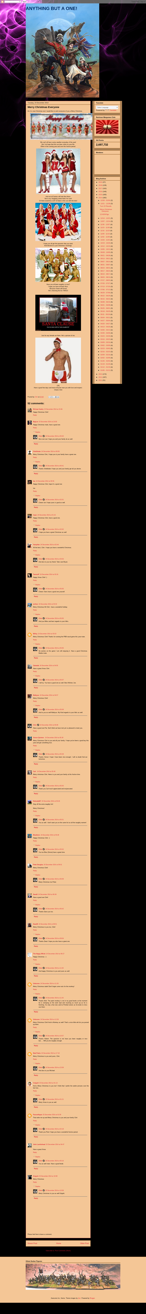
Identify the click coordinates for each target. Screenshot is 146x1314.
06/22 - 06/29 (105, 296)
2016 (101, 191)
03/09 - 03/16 (105, 342)
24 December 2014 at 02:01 (54, 499)
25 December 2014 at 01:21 (54, 1099)
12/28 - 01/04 (105, 200)
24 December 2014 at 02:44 (49, 544)
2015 (101, 194)
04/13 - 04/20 (105, 327)
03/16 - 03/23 (105, 339)
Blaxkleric (36, 835)
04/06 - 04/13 (105, 330)
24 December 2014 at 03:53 (47, 634)
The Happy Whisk (39, 954)
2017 (101, 188)
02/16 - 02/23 (105, 352)
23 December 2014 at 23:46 (53, 409)
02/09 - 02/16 (105, 355)
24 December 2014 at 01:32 (46, 515)
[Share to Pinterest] (58, 397)
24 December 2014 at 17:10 (50, 1053)
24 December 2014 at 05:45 (51, 801)
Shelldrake (37, 451)
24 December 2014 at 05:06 (54, 648)
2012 (101, 377)
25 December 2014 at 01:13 (48, 1083)
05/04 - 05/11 (105, 317)
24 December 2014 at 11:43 (54, 998)
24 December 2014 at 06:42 (54, 909)
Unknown (36, 983)
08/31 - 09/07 (105, 265)
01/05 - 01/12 (105, 370)
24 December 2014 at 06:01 (53, 864)
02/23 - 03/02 (105, 348)
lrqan (35, 515)
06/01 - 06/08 (105, 305)
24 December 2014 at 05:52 (54, 849)
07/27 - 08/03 (105, 280)
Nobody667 (37, 801)
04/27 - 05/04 (105, 320)
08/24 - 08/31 (105, 268)
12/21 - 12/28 (105, 203)
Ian (34, 481)
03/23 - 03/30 (105, 336)
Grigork (35, 1176)
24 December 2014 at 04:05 (49, 665)
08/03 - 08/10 (105, 277)
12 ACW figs (104, 214)
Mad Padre (37, 1053)
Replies (37, 432)
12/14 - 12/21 (105, 218)
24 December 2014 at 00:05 (50, 451)
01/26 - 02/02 (105, 361)
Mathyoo (36, 695)
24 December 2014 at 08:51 (48, 924)
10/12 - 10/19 (105, 246)
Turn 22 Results (105, 206)
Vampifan (36, 544)
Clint (40, 436)
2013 (101, 374)
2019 (101, 182)
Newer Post (32, 1243)
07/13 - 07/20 (105, 286)
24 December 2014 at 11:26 (49, 983)
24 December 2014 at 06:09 (54, 879)
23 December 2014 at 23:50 (48, 422)
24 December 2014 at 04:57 (49, 695)
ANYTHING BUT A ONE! (51, 8)
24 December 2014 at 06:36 (47, 894)
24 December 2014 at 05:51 (54, 819)
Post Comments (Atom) (63, 1250)
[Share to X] (54, 397)
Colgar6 (36, 1083)
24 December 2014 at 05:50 (54, 786)
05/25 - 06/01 (105, 308)
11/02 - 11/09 (105, 237)
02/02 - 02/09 (105, 358)
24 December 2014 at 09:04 (54, 938)
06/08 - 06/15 (105, 302)
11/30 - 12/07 (105, 224)
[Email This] (49, 397)
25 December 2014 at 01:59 (52, 1114)
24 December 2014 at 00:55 (45, 481)
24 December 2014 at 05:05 (54, 589)
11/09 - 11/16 (105, 234)
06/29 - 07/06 (105, 293)
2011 (100, 380)
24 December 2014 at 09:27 (55, 954)
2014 (101, 198)
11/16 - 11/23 (105, 230)
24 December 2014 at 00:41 (54, 466)
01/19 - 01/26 (105, 364)
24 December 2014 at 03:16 (49, 574)
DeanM (35, 924)
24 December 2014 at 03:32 (48, 604)
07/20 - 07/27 (105, 283)
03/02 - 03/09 (105, 345)
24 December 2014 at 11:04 (54, 968)
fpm (79, 1298)
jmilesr (35, 604)
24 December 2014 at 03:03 (54, 559)
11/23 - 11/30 (105, 227)
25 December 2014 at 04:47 (55, 1144)
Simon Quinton (38, 737)
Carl (34, 771)
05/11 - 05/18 (105, 314)
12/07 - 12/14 (105, 221)
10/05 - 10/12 (105, 249)
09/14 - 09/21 (105, 258)
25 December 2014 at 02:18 (54, 1129)
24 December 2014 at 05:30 (54, 737)
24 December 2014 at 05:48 (50, 835)
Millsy (35, 634)
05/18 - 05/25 (105, 311)
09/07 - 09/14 (105, 262)
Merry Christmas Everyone (106, 210)
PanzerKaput (37, 1114)
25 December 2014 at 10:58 (54, 1190)
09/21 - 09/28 (105, 255)
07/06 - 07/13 (105, 289)
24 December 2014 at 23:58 (54, 1067)
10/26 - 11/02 (105, 240)
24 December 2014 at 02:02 (54, 529)
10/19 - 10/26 (105, 243)
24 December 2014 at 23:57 (54, 1036)
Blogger (92, 1298)
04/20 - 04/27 (105, 324)
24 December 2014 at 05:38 (54, 754)
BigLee (35, 422)
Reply (35, 415)
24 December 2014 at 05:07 (54, 680)
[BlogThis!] (52, 397)
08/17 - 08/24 (105, 271)
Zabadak (36, 665)
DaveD (35, 894)
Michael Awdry (38, 409)
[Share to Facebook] (56, 397)
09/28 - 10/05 (105, 252)
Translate (113, 110)
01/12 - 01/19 (105, 367)
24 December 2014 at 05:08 (49, 725)
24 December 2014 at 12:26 (49, 1019)
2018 (101, 185)
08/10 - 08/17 (105, 274)
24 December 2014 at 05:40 (46, 771)
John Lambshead (39, 1144)
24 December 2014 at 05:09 (54, 709)
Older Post (84, 1243)
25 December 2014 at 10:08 (48, 1176)
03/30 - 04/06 (105, 333)
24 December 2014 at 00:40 (54, 436)
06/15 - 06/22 (105, 299)
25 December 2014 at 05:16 (54, 1161)
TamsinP (36, 574)
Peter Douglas (38, 864)
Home (58, 1243)
